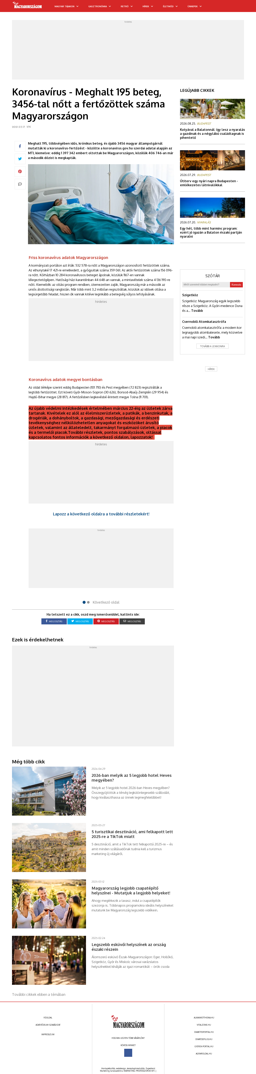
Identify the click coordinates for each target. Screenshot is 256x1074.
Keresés (236, 284)
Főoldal (48, 1017)
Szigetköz (190, 295)
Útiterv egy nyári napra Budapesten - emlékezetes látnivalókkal (209, 183)
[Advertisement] (128, 51)
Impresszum (47, 1034)
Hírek (146, 6)
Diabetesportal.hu (204, 1032)
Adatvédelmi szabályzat (48, 1025)
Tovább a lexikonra (212, 346)
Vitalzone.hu (204, 1025)
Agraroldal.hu (204, 1053)
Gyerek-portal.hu (204, 1046)
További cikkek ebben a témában (38, 994)
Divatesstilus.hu (203, 1039)
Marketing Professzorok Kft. (139, 1071)
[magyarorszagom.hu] (27, 6)
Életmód (168, 6)
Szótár (212, 276)
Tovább (197, 311)
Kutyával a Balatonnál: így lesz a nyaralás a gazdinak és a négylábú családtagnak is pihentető (212, 134)
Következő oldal (106, 602)
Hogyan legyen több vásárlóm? (128, 1038)
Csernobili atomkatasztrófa (204, 322)
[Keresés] (245, 7)
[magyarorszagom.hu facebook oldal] (128, 1053)
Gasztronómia (97, 6)
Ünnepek (193, 6)
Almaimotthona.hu (204, 1017)
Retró (125, 6)
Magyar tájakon (64, 6)
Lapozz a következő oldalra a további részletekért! (101, 513)
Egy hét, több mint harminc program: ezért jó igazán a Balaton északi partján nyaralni (211, 232)
